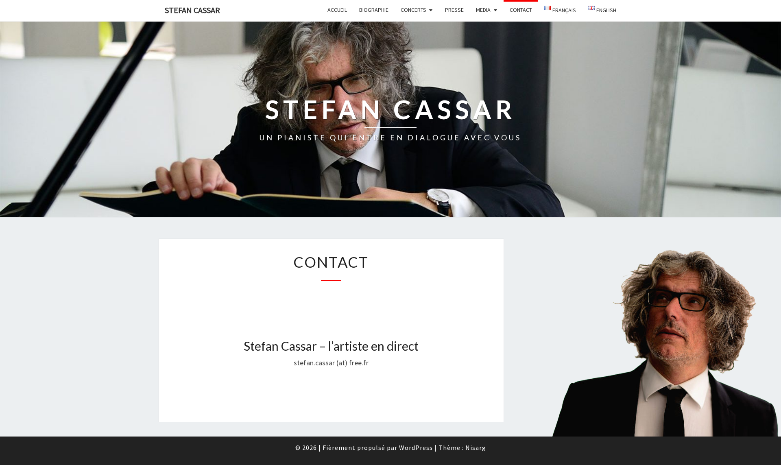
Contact (521, 9)
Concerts (413, 9)
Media (483, 9)
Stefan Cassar (192, 10)
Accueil (337, 9)
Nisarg (475, 447)
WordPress (416, 447)
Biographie (373, 9)
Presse (454, 9)
